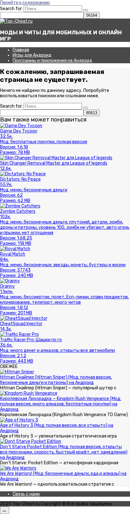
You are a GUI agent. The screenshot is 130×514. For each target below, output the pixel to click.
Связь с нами (26, 494)
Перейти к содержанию (25, 2)
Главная (21, 50)
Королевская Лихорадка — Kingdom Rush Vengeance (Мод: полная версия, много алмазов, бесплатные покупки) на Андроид (60, 404)
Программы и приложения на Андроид (52, 60)
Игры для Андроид (32, 55)
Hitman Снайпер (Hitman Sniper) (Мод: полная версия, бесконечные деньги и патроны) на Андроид (56, 380)
